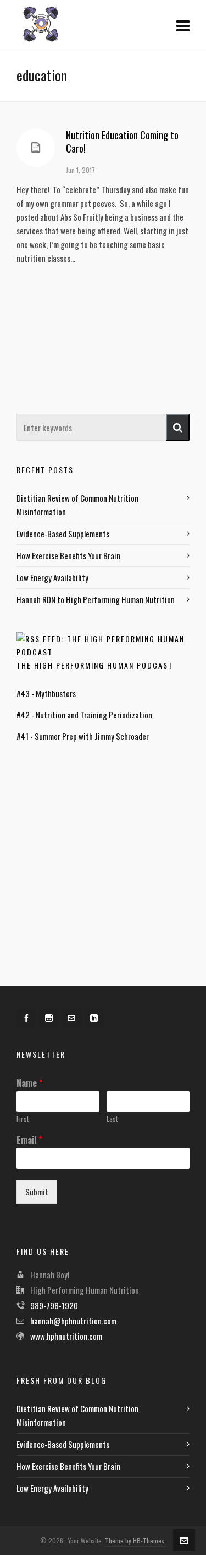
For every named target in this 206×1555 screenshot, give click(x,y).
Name (29, 1083)
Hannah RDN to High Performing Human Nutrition (95, 599)
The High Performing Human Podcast (94, 665)
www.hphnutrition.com (66, 1336)
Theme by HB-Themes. (135, 1540)
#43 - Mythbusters (46, 693)
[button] (178, 427)
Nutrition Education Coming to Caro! (122, 141)
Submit (36, 1192)
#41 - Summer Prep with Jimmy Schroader (82, 736)
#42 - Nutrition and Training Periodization (84, 715)
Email (29, 1140)
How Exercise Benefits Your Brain (68, 555)
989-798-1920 (54, 1305)
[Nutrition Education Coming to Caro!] (35, 147)
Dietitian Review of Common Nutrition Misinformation (77, 505)
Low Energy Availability (52, 577)
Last (112, 1119)
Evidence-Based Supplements (62, 533)
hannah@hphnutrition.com (73, 1321)
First (22, 1119)
